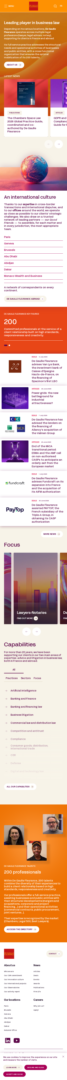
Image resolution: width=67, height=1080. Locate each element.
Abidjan (9, 263)
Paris (7, 237)
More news (49, 534)
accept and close (14, 1074)
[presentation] (58, 144)
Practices (12, 678)
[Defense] (36, 588)
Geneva (9, 244)
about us (12, 65)
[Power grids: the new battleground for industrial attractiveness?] (33, 399)
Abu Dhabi (10, 257)
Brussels (9, 250)
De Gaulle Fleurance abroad (23, 299)
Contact (52, 954)
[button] (55, 6)
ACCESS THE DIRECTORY (19, 930)
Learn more (11, 1067)
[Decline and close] (63, 1056)
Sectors (25, 678)
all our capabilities (18, 787)
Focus (37, 678)
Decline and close (35, 1067)
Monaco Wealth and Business (23, 276)
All (14, 670)
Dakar (8, 270)
